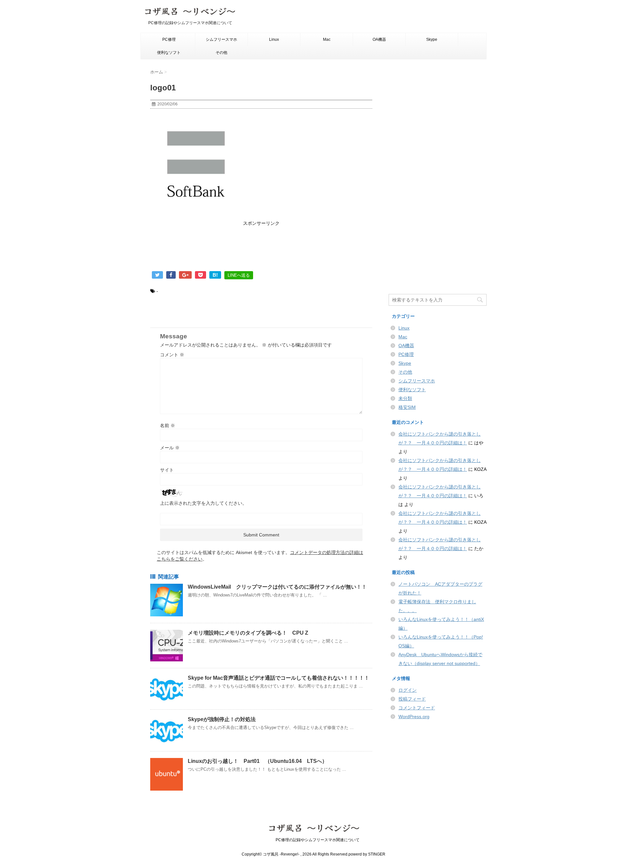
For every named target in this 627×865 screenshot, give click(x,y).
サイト (167, 469)
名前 (167, 425)
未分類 (405, 398)
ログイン (407, 690)
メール (170, 447)
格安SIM (407, 407)
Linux (274, 39)
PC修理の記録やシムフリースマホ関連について (314, 840)
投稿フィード (412, 699)
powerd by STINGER (366, 854)
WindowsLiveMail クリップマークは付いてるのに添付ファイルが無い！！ (277, 587)
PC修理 (169, 39)
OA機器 (379, 39)
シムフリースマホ (221, 39)
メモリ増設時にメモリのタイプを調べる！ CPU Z (251, 633)
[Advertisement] (261, 250)
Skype (431, 39)
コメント (172, 354)
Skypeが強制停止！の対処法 (222, 719)
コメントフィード (416, 707)
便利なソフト (169, 52)
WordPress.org (413, 716)
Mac (326, 39)
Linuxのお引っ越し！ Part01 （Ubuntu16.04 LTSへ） (260, 761)
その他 (221, 52)
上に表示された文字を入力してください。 (203, 503)
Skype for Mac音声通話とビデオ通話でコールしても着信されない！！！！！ (278, 678)
